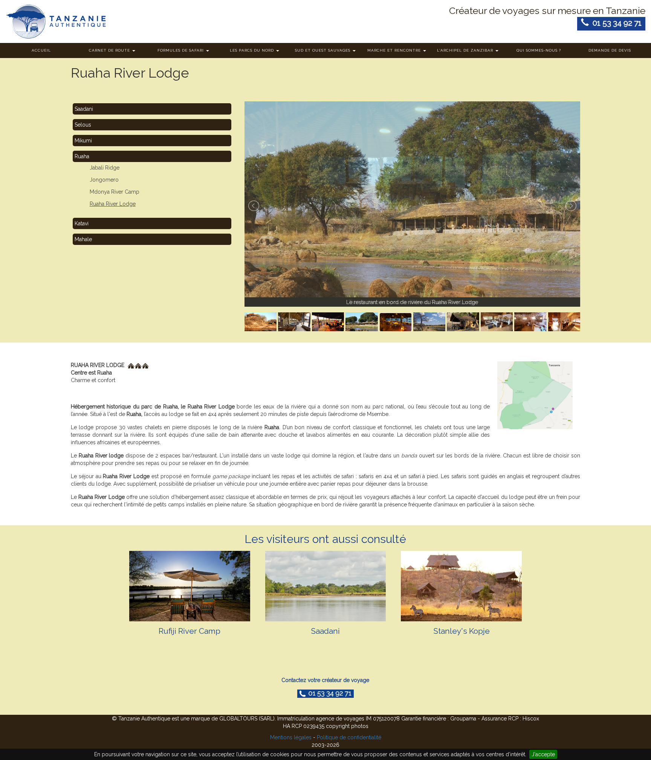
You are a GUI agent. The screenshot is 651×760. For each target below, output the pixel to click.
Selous (83, 125)
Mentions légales (291, 737)
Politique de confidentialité (349, 737)
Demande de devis (609, 50)
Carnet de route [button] (110, 50)
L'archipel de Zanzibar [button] (466, 50)
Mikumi (83, 141)
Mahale (83, 239)
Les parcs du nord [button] (252, 50)
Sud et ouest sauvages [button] (323, 50)
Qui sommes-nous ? (539, 50)
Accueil (41, 50)
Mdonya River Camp (114, 192)
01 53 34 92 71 (615, 23)
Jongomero (104, 180)
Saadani (84, 109)
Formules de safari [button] (181, 50)
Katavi (82, 223)
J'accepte (543, 754)
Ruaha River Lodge (113, 204)
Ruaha (82, 156)
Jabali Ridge (104, 168)
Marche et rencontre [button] (394, 50)
